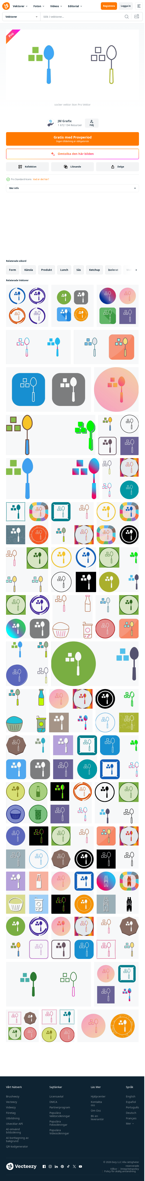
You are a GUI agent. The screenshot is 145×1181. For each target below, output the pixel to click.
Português (129, 1106)
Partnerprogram (59, 1106)
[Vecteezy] (6, 6)
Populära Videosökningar (58, 1130)
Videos (54, 6)
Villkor (110, 1167)
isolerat (113, 268)
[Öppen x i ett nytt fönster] (74, 1164)
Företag (11, 1111)
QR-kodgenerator (17, 1145)
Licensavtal (55, 1095)
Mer (125, 1122)
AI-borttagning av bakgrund (17, 1138)
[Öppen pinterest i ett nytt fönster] (62, 1164)
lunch (64, 268)
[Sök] (126, 16)
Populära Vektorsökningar (59, 1112)
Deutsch (128, 1111)
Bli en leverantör (95, 1116)
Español (128, 1100)
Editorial (73, 6)
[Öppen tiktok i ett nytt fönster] (68, 1164)
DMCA (52, 1100)
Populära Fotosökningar (57, 1121)
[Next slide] (130, 268)
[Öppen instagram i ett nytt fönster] (50, 1164)
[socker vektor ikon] (27, 304)
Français (128, 1117)
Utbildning (13, 1117)
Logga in (126, 6)
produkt (46, 268)
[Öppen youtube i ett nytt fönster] (80, 1164)
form (12, 268)
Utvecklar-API (14, 1122)
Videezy (11, 1106)
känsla (28, 268)
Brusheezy (12, 1095)
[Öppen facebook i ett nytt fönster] (44, 1164)
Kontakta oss (94, 1102)
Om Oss (94, 1109)
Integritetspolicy (127, 1167)
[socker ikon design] (50, 433)
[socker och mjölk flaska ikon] (72, 615)
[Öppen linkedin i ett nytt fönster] (56, 1164)
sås (78, 268)
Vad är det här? (41, 179)
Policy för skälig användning (117, 1169)
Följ (92, 125)
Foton (37, 6)
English (128, 1095)
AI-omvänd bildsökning (13, 1129)
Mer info (14, 186)
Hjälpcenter (96, 1095)
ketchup (94, 268)
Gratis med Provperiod (73, 139)
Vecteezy (11, 1100)
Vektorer (18, 6)
